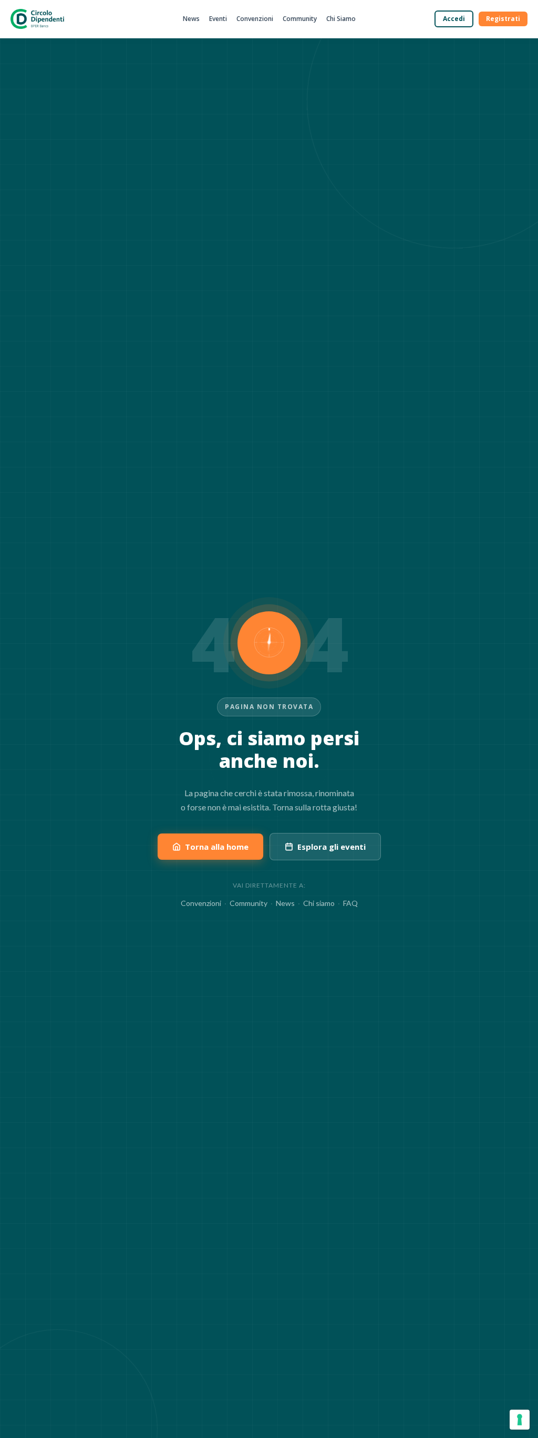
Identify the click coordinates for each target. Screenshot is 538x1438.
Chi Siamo (341, 18)
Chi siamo (319, 903)
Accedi (454, 18)
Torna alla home (217, 846)
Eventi (218, 18)
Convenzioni (254, 18)
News (191, 18)
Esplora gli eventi (331, 846)
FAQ (350, 903)
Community (300, 18)
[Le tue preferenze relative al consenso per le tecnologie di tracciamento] (520, 1420)
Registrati (503, 18)
